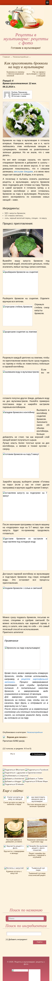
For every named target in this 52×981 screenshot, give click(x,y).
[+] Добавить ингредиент (16, 939)
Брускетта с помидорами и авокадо (14, 852)
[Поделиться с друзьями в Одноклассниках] (23, 773)
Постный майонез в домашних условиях (14, 841)
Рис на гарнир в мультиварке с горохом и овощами (36, 74)
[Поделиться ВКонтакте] (14, 770)
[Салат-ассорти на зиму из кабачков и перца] (14, 797)
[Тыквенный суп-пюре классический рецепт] (37, 868)
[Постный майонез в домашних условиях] (14, 819)
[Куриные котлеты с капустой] (14, 868)
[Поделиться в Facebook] (37, 770)
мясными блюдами (23, 171)
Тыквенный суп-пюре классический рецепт (37, 874)
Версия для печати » (17, 737)
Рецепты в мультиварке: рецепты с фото (25, 39)
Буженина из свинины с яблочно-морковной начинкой (15, 74)
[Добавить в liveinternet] (14, 778)
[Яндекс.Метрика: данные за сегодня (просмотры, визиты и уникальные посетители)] (20, 970)
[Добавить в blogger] (13, 781)
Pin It (12, 754)
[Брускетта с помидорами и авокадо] (14, 846)
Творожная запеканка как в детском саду (37, 841)
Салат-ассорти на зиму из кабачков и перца (13, 803)
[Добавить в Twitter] (34, 778)
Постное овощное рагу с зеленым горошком (37, 805)
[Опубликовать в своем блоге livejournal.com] (16, 776)
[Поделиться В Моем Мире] (35, 781)
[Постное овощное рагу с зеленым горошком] (37, 797)
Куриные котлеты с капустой (14, 872)
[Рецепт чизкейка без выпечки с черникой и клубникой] (37, 846)
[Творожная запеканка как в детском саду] (37, 819)
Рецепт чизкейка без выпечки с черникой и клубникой (37, 855)
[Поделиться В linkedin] (14, 784)
